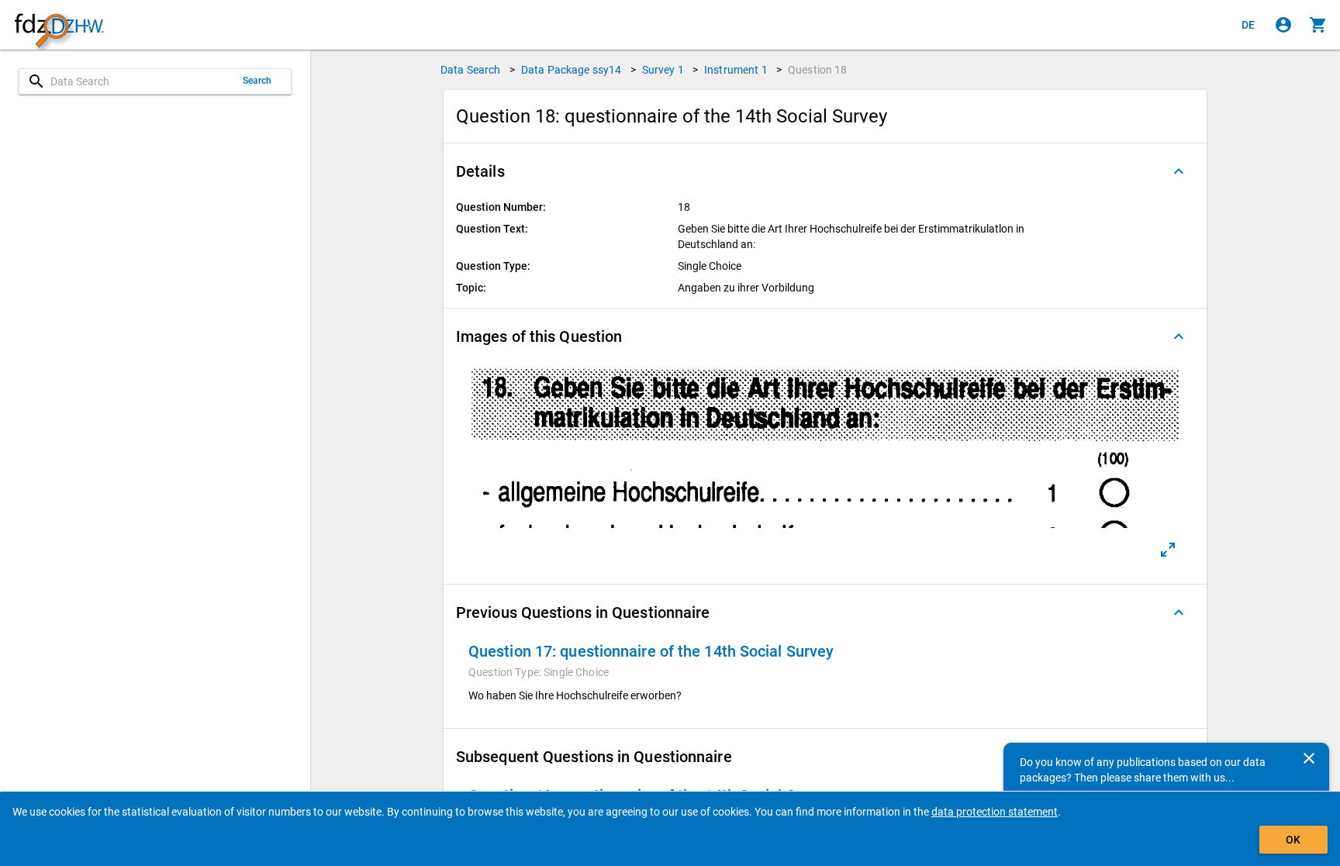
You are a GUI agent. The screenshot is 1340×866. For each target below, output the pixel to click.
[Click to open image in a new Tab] (1167, 549)
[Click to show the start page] (59, 25)
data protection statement (994, 812)
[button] (825, 171)
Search (257, 80)
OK (1293, 839)
